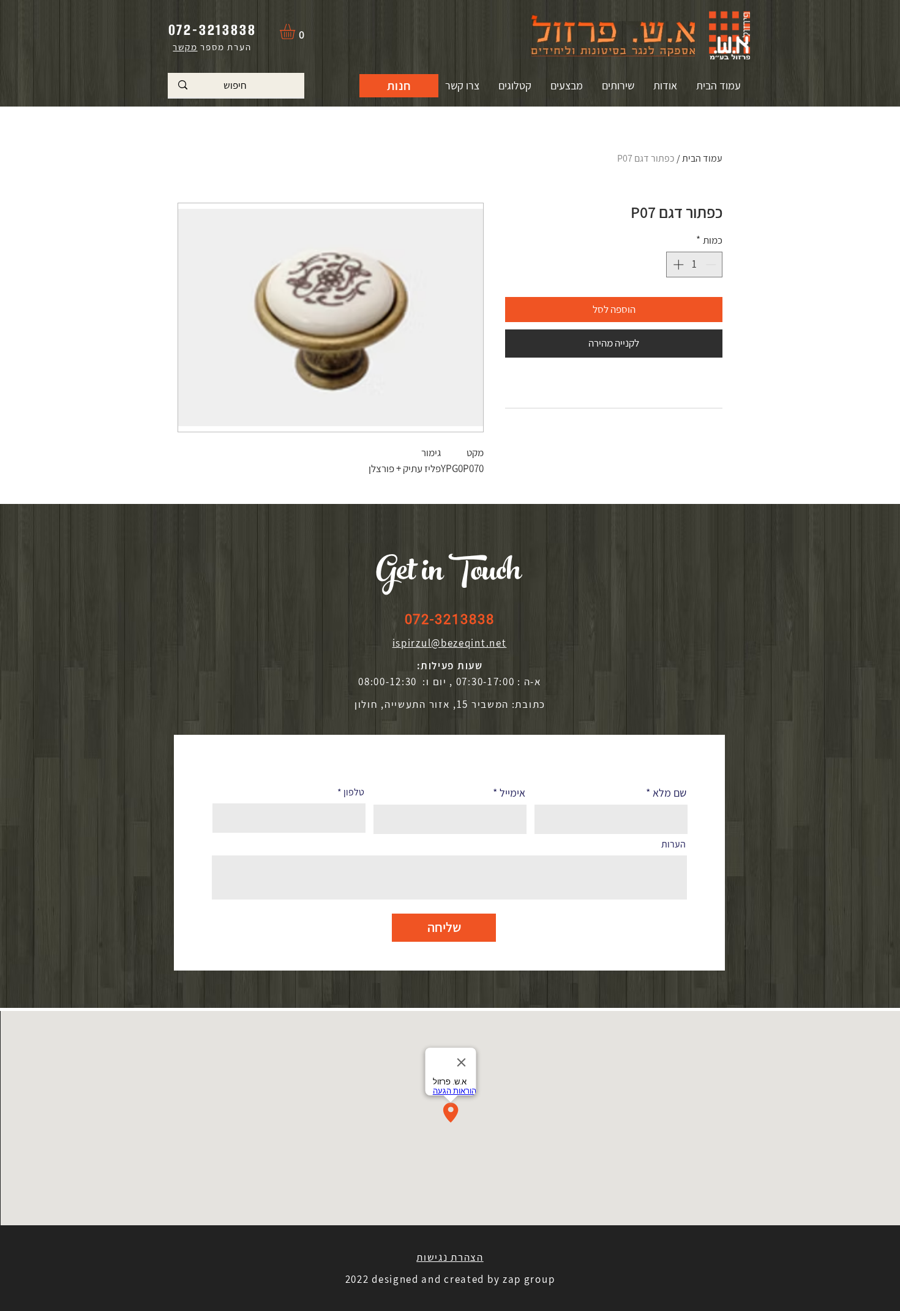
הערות (673, 844)
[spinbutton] (694, 264)
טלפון (353, 792)
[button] (296, 31)
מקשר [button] (185, 47)
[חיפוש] (183, 85)
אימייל (512, 792)
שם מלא (669, 792)
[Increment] (677, 264)
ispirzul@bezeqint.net (449, 643)
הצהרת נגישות (449, 1257)
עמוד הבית (702, 158)
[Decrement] (712, 264)
